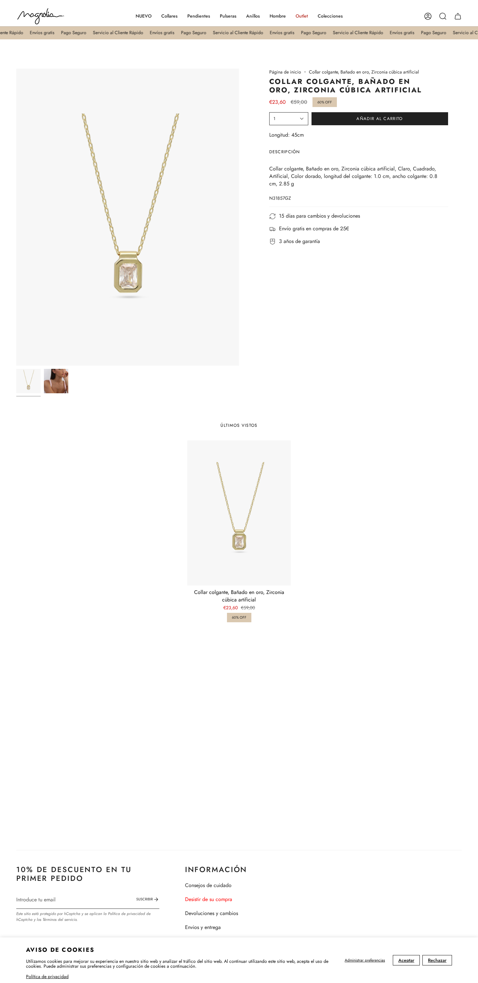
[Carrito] (457, 16)
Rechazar (437, 960)
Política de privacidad (47, 976)
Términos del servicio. (60, 919)
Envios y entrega (203, 927)
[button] (169, 16)
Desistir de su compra (208, 899)
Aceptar (406, 960)
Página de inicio (285, 72)
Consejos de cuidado (208, 885)
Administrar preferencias (365, 960)
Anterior (16, 217)
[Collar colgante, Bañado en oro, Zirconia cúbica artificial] (239, 513)
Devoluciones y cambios (211, 913)
